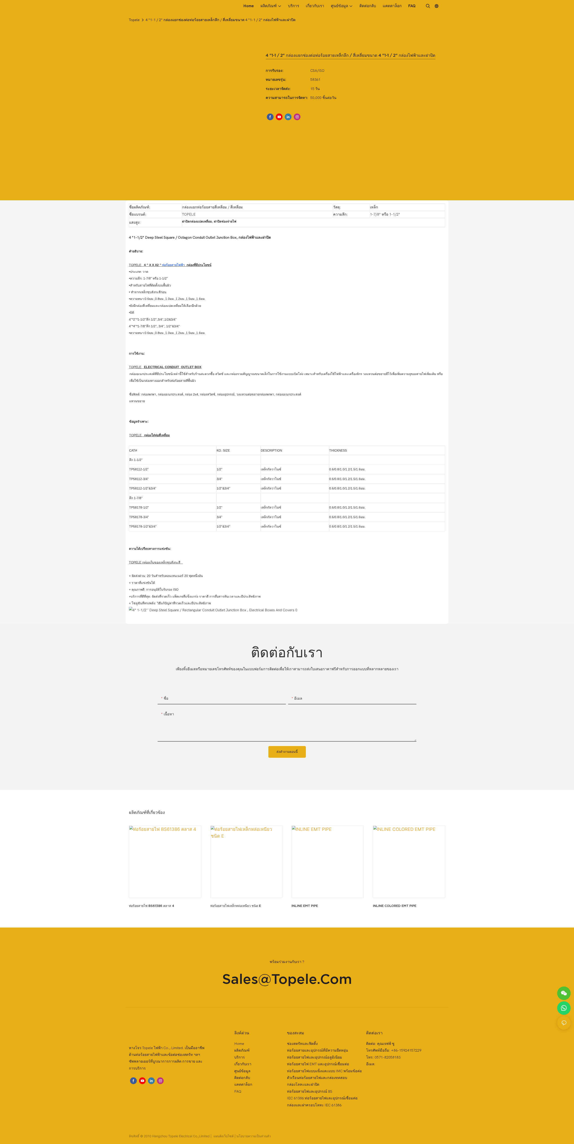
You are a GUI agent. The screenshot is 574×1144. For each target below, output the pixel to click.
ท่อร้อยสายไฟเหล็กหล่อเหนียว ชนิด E (235, 906)
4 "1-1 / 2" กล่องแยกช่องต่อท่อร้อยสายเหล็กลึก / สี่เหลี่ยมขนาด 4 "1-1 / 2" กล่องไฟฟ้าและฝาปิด (221, 20)
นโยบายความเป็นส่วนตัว (254, 1136)
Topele (134, 20)
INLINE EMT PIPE (304, 906)
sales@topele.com (287, 979)
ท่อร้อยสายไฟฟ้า (173, 265)
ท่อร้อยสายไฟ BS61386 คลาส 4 (151, 906)
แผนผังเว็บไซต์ (224, 1136)
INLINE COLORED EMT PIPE (394, 906)
